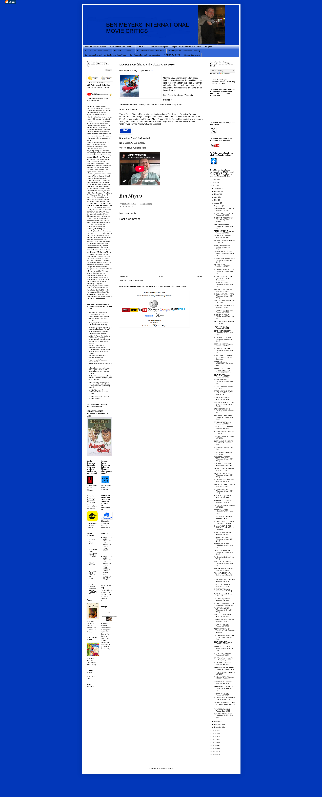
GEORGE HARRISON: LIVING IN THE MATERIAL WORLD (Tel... (224, 704)
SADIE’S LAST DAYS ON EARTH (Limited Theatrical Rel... (224, 411)
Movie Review (132, 207)
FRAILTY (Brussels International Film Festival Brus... (223, 364)
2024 (214, 748)
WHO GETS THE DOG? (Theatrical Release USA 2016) (223, 475)
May (216, 200)
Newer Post (124, 277)
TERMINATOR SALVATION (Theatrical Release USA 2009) (223, 715)
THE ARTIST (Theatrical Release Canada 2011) (223, 590)
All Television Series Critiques (97, 51)
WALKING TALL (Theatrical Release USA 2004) (223, 501)
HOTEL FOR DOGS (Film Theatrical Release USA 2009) (223, 339)
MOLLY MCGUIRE (92, 564)
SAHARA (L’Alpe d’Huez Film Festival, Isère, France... (224, 659)
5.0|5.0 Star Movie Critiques (121, 47)
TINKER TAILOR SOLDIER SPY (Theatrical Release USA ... (223, 648)
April (216, 197)
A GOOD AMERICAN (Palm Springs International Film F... (223, 575)
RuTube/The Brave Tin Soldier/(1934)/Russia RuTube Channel (99, 392)
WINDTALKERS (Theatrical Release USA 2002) (223, 290)
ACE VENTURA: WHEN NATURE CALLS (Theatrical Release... (224, 631)
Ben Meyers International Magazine (145, 55)
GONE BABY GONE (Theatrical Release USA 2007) (224, 580)
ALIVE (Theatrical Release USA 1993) (223, 595)
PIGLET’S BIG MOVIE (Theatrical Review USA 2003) (223, 610)
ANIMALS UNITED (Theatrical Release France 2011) (224, 678)
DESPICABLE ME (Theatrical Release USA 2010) (224, 306)
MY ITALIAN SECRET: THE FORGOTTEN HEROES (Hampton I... (223, 278)
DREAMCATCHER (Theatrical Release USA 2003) (224, 620)
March (216, 194)
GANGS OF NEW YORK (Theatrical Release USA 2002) (223, 552)
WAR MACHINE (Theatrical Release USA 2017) (223, 569)
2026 (214, 754)
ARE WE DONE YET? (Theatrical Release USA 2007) (223, 226)
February (217, 191)
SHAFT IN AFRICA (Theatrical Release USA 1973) (224, 209)
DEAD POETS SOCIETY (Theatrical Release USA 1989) (223, 333)
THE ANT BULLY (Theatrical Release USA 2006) (223, 214)
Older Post (198, 277)
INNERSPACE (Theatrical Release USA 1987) (222, 496)
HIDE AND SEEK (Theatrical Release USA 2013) (223, 427)
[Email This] (141, 204)
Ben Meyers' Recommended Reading (184, 51)
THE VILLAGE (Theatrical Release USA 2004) (222, 654)
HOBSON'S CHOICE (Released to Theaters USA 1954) (98, 413)
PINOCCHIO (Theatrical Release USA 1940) (222, 266)
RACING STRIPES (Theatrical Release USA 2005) (224, 469)
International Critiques (123, 51)
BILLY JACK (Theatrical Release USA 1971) (222, 327)
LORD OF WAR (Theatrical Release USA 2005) (223, 517)
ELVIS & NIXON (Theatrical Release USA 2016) (223, 533)
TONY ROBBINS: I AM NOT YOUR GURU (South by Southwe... (223, 357)
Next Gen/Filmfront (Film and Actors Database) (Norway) (98, 332)
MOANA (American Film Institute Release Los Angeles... (222, 247)
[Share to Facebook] (148, 204)
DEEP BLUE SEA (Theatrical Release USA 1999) (223, 345)
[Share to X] (146, 204)
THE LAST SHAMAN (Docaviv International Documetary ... (224, 604)
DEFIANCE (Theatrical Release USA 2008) (221, 625)
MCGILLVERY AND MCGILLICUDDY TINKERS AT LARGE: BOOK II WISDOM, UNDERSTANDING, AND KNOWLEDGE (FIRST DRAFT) (107, 568)
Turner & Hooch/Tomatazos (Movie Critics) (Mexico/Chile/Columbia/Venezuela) (100, 362)
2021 (214, 740)
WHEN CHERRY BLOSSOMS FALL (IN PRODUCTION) (93, 589)
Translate (227, 74)
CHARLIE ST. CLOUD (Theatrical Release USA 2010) (223, 539)
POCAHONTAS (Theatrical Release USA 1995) (223, 683)
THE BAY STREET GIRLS (92, 541)
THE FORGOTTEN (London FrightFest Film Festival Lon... (223, 688)
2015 (214, 180)
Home (161, 277)
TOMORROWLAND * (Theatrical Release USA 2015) (223, 381)
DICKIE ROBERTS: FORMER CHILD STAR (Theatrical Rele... (224, 637)
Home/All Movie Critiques (95, 47)
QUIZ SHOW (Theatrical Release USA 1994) (222, 585)
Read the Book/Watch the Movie (151, 51)
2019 (214, 734)
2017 (214, 186)
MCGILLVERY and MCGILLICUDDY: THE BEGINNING (93, 553)
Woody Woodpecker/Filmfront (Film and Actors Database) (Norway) (99, 318)
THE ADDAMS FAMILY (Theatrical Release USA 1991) (223, 491)
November (218, 724)
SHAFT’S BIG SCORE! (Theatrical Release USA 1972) (223, 284)
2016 (214, 183)
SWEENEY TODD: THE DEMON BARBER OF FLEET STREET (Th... (222, 370)
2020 (214, 737)
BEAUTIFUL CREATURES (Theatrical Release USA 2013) (223, 417)
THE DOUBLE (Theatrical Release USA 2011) (222, 664)
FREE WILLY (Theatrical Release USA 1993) (222, 599)
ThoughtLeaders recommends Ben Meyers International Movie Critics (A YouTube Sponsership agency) (99, 385)
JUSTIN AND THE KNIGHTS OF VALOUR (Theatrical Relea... (223, 443)
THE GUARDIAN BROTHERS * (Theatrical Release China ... (224, 668)
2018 (214, 731)
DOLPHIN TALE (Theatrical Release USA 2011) (223, 643)
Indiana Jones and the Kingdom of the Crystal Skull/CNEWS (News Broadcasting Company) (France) (99, 370)
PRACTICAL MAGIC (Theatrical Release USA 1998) (223, 512)
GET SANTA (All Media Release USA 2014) (221, 694)
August (216, 203)
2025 (214, 751)
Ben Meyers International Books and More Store (105, 55)
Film (126, 207)
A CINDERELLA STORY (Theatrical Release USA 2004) (223, 459)
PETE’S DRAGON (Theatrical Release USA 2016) (224, 232)
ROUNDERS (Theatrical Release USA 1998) (222, 398)
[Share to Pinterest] (151, 204)
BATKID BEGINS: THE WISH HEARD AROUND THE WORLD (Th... (223, 393)
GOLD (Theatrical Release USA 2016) (223, 453)
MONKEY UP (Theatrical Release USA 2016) (222, 615)
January (217, 188)
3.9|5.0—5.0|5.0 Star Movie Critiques (152, 47)
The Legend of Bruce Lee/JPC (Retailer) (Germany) (99, 356)
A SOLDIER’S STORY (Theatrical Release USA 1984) (223, 545)
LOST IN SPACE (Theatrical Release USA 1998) (223, 311)
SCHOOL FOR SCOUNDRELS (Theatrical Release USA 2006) (224, 260)
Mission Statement (192, 55)
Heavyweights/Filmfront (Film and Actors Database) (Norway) (100, 324)
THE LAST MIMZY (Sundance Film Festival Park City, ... (224, 522)
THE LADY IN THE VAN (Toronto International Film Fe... (224, 317)
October (217, 721)
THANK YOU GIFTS (172, 55)
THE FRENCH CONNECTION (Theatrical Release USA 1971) (224, 271)
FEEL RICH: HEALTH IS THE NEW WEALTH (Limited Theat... (224, 404)
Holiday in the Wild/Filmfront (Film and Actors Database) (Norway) (100, 328)
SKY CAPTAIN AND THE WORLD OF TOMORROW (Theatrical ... (223, 528)
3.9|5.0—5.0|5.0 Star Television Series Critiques (192, 47)
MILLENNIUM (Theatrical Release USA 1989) (222, 236)
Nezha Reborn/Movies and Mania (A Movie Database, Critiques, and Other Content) (100, 377)
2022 (214, 742)
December (218, 727)
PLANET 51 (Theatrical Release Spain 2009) (222, 710)
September (218, 206)
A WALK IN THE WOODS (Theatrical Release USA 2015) (223, 563)
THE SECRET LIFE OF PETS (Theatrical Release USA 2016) (224, 296)
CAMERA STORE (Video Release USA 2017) (222, 423)
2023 (214, 745)
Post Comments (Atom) (136, 280)
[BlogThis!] (144, 204)
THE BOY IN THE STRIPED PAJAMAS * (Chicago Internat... (223, 220)
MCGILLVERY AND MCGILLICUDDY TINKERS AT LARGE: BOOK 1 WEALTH (107, 543)
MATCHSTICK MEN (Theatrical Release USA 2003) (224, 485)
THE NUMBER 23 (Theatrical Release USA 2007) (224, 480)
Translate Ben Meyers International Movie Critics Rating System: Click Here (223, 81)
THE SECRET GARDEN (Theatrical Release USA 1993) (223, 350)
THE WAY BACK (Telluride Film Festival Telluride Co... (224, 699)
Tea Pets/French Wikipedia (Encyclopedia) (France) (98, 313)
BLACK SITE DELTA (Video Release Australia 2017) (223, 464)
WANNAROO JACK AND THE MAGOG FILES (92, 574)
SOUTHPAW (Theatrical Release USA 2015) (222, 376)
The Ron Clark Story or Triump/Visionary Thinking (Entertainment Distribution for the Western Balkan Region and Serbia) (100, 349)
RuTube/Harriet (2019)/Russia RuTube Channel (99, 397)
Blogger (170, 768)
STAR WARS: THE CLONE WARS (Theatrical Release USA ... (224, 253)
